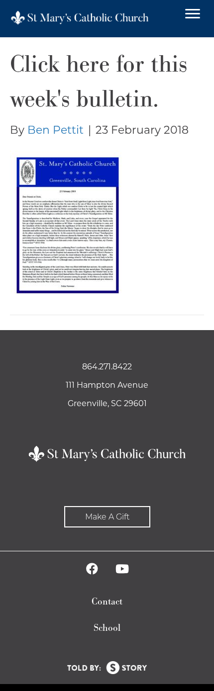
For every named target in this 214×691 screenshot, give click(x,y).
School (107, 628)
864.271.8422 (107, 366)
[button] (107, 516)
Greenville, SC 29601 (107, 403)
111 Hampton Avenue (107, 385)
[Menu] (192, 13)
